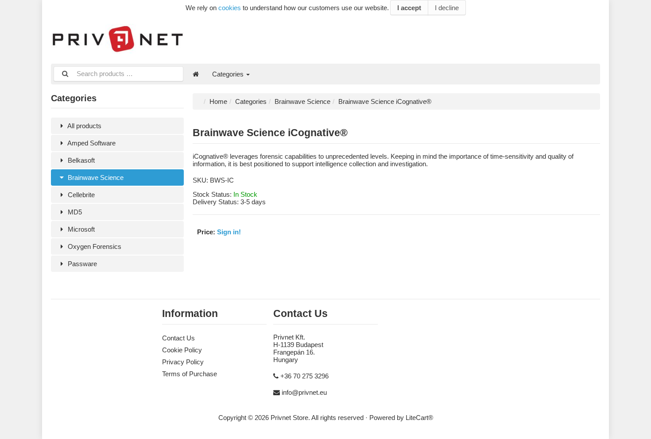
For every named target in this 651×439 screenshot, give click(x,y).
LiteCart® (419, 417)
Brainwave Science (95, 177)
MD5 (74, 212)
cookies (229, 7)
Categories (228, 74)
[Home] (195, 74)
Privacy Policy (183, 362)
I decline (447, 7)
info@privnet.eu (304, 392)
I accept (409, 7)
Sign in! (229, 232)
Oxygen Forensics (93, 246)
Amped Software (91, 143)
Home (218, 101)
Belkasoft (80, 160)
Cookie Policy (182, 350)
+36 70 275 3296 (304, 376)
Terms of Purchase (189, 374)
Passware (81, 263)
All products (83, 126)
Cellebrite (80, 195)
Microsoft (80, 229)
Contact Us (178, 338)
